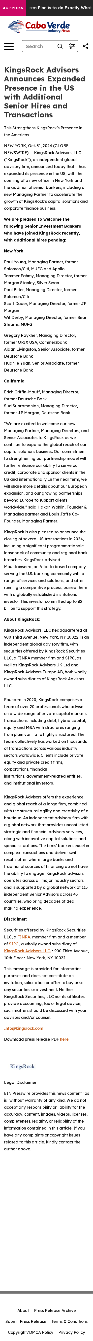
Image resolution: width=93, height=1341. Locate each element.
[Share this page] (85, 46)
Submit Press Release (25, 1321)
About (23, 1310)
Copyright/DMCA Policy (30, 1332)
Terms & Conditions (69, 1321)
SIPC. (14, 943)
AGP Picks (13, 8)
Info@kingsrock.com (23, 1028)
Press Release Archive (55, 1310)
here (64, 1039)
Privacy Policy (71, 1332)
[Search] (60, 46)
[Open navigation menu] (9, 46)
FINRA (23, 936)
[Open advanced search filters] (72, 46)
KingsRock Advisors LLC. (27, 950)
